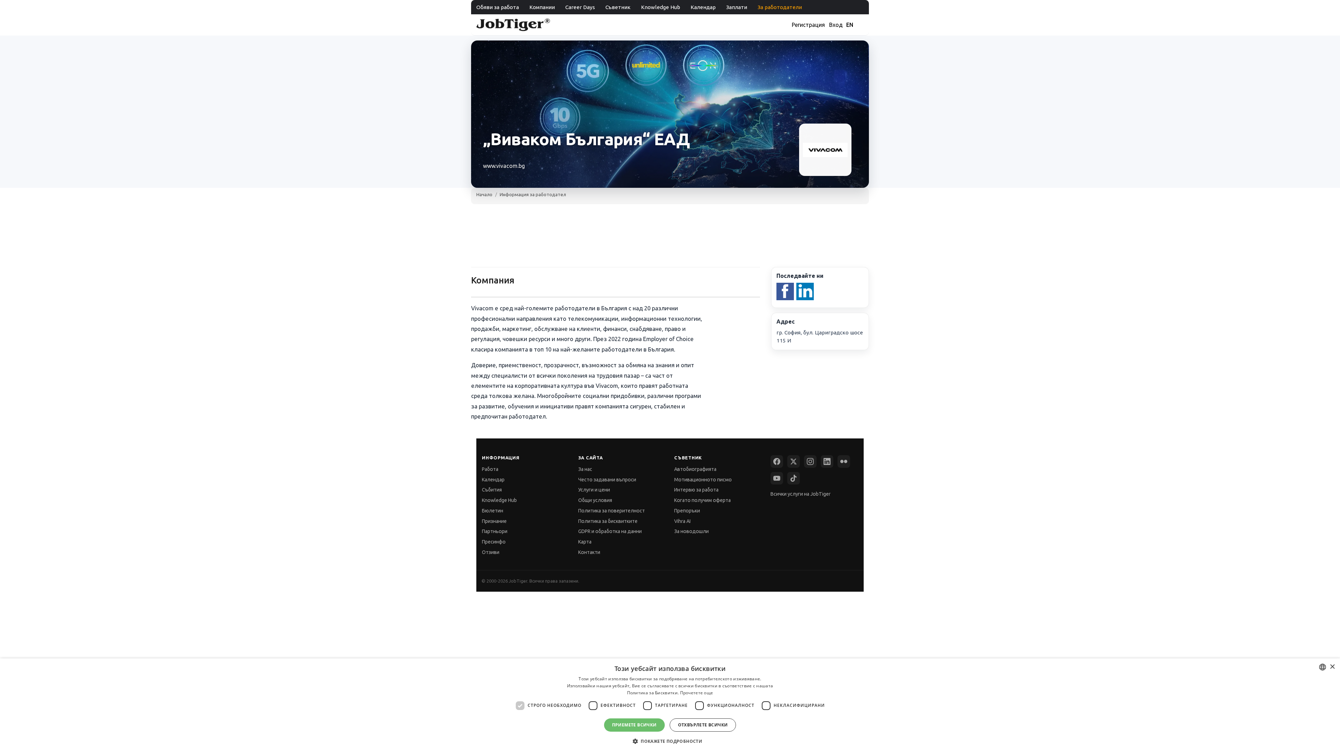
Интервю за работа (696, 490)
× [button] (1332, 667)
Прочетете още (696, 693)
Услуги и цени (594, 490)
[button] (670, 741)
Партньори (494, 531)
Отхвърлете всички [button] (703, 725)
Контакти (589, 552)
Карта (584, 542)
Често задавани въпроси (607, 479)
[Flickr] (844, 461)
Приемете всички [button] (634, 725)
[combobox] (1322, 667)
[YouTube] (776, 478)
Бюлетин (492, 510)
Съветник (618, 7)
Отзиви (490, 552)
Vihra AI (682, 521)
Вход (836, 25)
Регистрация (808, 25)
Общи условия (595, 500)
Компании (542, 7)
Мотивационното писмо (703, 479)
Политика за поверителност (611, 510)
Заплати (736, 7)
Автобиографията (695, 469)
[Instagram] (810, 461)
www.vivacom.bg (504, 166)
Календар (703, 7)
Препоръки (687, 510)
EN (849, 25)
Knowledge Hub (660, 7)
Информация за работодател (533, 194)
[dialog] (670, 706)
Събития (492, 490)
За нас (585, 469)
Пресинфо (494, 542)
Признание (494, 521)
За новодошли (691, 531)
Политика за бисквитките (608, 521)
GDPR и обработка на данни (610, 531)
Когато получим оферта (702, 500)
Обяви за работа (497, 7)
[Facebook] (776, 461)
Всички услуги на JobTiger (800, 494)
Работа (490, 469)
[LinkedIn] (827, 461)
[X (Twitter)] (793, 461)
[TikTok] (793, 478)
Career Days (580, 7)
